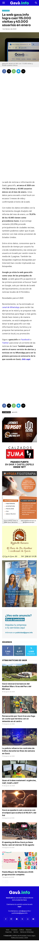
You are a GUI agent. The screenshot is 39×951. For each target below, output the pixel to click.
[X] (9, 71)
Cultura (21, 930)
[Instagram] (11, 919)
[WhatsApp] (14, 71)
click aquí (26, 359)
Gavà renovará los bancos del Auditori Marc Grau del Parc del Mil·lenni (16, 686)
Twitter (5, 342)
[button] (3, 3)
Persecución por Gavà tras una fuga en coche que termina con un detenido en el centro (18, 718)
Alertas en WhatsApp (27, 932)
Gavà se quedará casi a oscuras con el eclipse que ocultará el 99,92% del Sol (19, 812)
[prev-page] (3, 881)
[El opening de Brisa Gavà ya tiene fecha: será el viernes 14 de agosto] (19, 831)
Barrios (16, 932)
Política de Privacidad (19, 935)
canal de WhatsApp (10, 307)
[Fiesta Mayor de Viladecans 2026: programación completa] (19, 860)
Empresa (28, 930)
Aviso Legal (31, 935)
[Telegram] (18, 71)
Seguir (19, 646)
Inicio (7, 930)
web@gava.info (24, 911)
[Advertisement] (19, 160)
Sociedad (5, 10)
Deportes (8, 932)
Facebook (25, 339)
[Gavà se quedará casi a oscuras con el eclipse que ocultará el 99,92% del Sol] (19, 798)
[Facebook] (4, 71)
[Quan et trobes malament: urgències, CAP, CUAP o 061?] (19, 769)
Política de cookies (17, 938)
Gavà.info (8, 935)
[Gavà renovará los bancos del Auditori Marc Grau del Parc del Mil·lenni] (19, 672)
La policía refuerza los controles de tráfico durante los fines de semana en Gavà (18, 751)
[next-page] (6, 881)
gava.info (14, 412)
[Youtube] (33, 919)
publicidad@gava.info (20, 913)
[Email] (23, 71)
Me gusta (7, 646)
